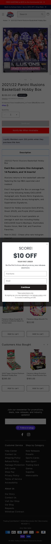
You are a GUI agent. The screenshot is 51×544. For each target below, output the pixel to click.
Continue (25, 287)
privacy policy (38, 295)
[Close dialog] (47, 244)
